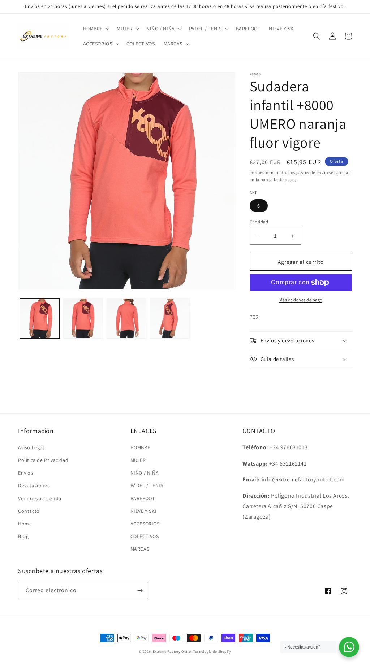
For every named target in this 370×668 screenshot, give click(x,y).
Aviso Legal (31, 447)
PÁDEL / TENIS (146, 485)
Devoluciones (34, 485)
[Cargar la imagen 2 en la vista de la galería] (83, 318)
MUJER (138, 460)
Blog (23, 536)
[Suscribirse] (140, 590)
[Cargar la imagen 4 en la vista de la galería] (170, 318)
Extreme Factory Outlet (172, 651)
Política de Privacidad (43, 460)
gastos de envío (312, 172)
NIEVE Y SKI (143, 511)
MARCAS (140, 549)
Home (25, 523)
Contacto (29, 511)
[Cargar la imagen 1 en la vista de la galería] (40, 318)
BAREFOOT (142, 498)
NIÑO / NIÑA (144, 473)
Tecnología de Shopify (212, 651)
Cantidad (259, 222)
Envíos (25, 473)
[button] (96, 28)
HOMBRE (140, 447)
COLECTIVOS (144, 536)
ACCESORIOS (145, 523)
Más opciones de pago (300, 299)
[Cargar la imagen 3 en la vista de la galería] (126, 318)
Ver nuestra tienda (39, 498)
